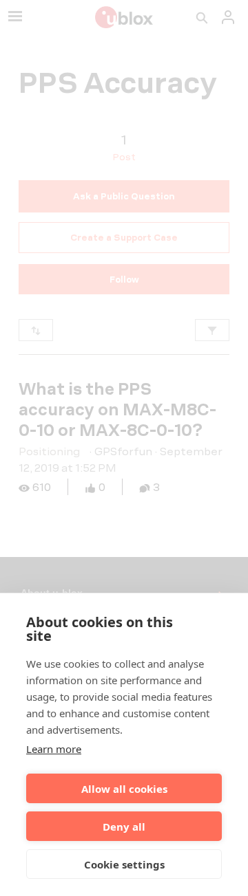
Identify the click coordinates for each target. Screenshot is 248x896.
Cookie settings (124, 864)
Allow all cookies (124, 789)
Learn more (53, 749)
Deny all (124, 826)
